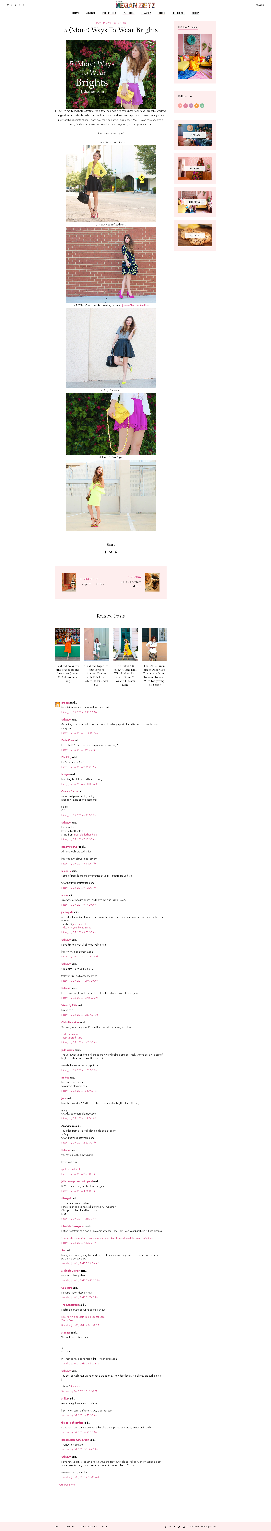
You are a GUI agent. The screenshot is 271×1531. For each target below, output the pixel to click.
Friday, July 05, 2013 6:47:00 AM (79, 815)
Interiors (109, 13)
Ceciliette (66, 1288)
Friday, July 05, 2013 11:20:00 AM (79, 1070)
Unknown (66, 719)
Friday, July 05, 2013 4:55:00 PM (78, 1191)
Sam (63, 1250)
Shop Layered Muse (71, 1038)
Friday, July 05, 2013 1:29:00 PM (78, 1118)
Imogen (65, 703)
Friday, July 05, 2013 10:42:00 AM (79, 998)
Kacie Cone (67, 740)
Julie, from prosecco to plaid (77, 1181)
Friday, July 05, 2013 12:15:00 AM (79, 712)
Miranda (65, 1332)
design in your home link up (77, 927)
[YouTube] (202, 105)
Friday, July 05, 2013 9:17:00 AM (78, 905)
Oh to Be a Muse (70, 1022)
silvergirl (66, 1198)
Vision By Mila (69, 1005)
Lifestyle (178, 13)
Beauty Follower (69, 847)
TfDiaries (197, 1526)
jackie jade (67, 912)
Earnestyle (76, 1386)
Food (161, 13)
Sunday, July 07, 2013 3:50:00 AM (79, 1415)
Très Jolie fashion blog (85, 834)
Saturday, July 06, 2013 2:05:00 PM (80, 1325)
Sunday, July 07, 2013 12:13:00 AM (79, 1391)
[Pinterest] (191, 105)
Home (76, 13)
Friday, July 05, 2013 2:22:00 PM (78, 1142)
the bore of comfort (72, 1423)
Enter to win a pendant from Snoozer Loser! (83, 1317)
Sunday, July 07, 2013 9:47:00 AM (79, 1432)
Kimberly (66, 871)
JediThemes (212, 1526)
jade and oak (79, 924)
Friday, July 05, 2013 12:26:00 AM (79, 733)
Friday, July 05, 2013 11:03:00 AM (79, 1042)
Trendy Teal (67, 1320)
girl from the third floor (72, 1169)
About (91, 13)
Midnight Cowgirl (70, 1271)
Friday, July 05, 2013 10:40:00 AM (79, 981)
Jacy (63, 1098)
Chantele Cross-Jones (72, 1226)
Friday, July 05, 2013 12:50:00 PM (79, 1091)
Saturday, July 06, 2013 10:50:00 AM (80, 1280)
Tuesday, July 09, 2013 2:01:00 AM (80, 1477)
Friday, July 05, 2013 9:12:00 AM (78, 888)
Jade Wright (67, 1050)
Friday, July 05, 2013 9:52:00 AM (79, 932)
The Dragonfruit (70, 1305)
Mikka (64, 1398)
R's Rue (65, 1077)
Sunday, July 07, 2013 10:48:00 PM (80, 1449)
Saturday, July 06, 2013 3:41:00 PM (80, 1363)
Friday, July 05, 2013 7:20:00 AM (79, 839)
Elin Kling (66, 757)
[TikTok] (196, 105)
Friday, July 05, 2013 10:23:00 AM (79, 956)
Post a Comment (67, 1484)
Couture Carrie (69, 791)
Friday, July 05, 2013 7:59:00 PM (78, 1243)
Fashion (129, 13)
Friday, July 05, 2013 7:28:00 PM (78, 1218)
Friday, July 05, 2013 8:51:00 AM (78, 863)
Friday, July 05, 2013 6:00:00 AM (79, 784)
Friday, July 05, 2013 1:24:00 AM (78, 750)
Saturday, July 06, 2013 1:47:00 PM (80, 1297)
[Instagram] (185, 105)
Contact (71, 1526)
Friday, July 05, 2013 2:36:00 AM (79, 767)
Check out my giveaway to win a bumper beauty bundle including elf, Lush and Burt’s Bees (107, 1238)
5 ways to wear (104, 23)
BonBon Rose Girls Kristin (75, 1440)
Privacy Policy (89, 1526)
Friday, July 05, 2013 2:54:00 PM (78, 1174)
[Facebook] (180, 105)
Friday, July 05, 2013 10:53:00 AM (79, 1015)
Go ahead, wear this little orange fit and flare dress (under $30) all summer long (67, 674)
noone (64, 895)
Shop (195, 13)
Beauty (146, 13)
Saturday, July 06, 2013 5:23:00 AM (80, 1263)
